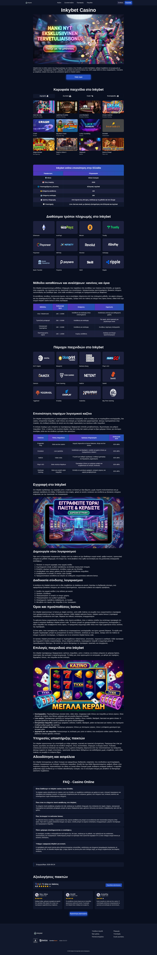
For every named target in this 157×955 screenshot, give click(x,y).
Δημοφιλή (43, 96)
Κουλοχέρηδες (111, 96)
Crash (89, 96)
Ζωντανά (66, 96)
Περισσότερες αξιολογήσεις (78, 913)
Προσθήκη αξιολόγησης (114, 885)
